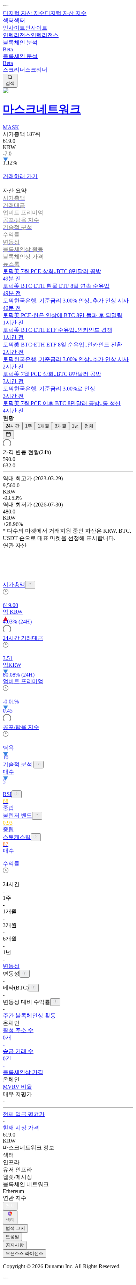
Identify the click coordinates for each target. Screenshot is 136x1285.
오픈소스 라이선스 (24, 1253)
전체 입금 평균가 (24, 1114)
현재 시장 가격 (21, 1128)
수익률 (11, 864)
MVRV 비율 (17, 1087)
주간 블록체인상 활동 (29, 1015)
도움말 (12, 1236)
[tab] (68, 191)
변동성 (11, 966)
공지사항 (15, 1245)
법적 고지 (15, 1228)
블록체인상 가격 (23, 1072)
